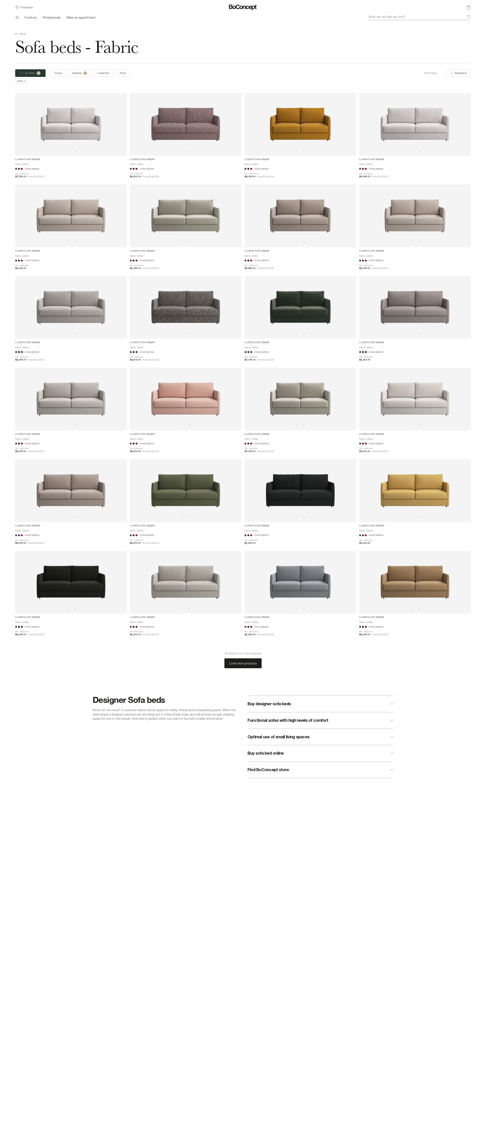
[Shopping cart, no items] (468, 7)
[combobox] (419, 17)
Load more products (243, 663)
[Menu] (17, 17)
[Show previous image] (67, 151)
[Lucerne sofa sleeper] (71, 124)
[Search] (469, 17)
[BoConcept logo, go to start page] (243, 7)
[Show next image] (75, 151)
